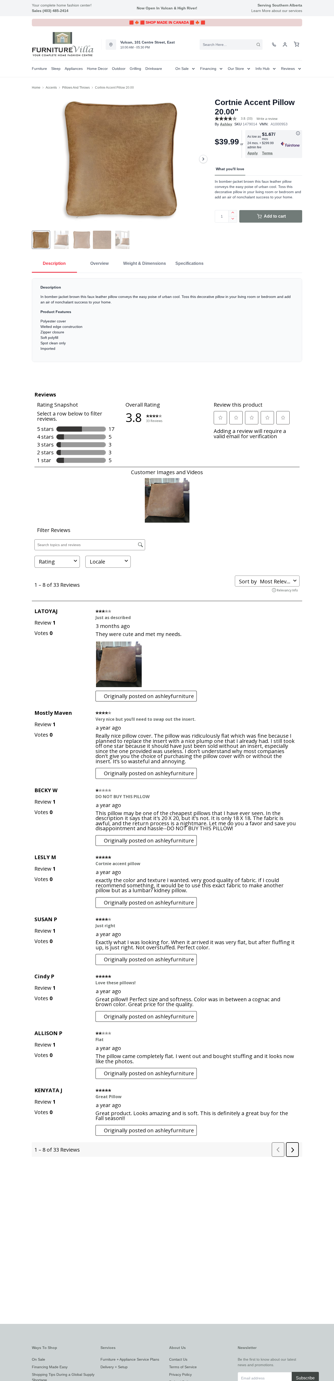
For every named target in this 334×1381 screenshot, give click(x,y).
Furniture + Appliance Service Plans (129, 1359)
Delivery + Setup (114, 1367)
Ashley (226, 124)
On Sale (38, 1359)
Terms (267, 153)
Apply (252, 153)
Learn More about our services (276, 11)
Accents (51, 87)
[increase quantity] (233, 213)
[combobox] (231, 44)
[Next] (203, 159)
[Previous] (39, 159)
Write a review (267, 118)
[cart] (296, 44)
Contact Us (178, 1359)
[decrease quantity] (233, 219)
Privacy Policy (180, 1374)
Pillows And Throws (76, 87)
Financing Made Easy (50, 1367)
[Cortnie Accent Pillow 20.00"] (121, 159)
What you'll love (230, 169)
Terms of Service (183, 1367)
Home (36, 87)
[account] (285, 44)
